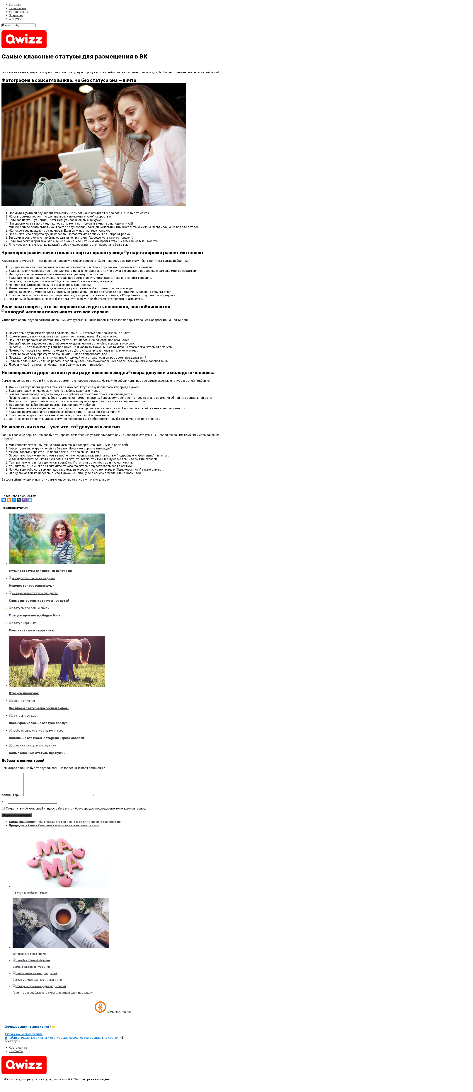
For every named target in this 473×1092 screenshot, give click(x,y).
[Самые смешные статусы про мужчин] (32, 745)
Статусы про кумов (24, 693)
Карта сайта (18, 1047)
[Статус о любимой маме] (61, 886)
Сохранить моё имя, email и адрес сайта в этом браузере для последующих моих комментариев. (76, 808)
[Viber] (24, 500)
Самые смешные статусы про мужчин (38, 753)
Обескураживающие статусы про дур (38, 723)
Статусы (15, 19)
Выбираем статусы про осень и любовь (39, 708)
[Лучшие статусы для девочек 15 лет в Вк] (57, 563)
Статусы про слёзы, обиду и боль (34, 615)
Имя (4, 801)
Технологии (17, 8)
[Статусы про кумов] (57, 686)
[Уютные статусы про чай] (61, 947)
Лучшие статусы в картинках (32, 630)
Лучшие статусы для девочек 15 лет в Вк (40, 571)
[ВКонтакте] (3, 500)
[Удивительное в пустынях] (31, 960)
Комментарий (12, 795)
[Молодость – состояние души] (32, 578)
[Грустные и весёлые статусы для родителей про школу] (39, 986)
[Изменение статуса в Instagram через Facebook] (36, 730)
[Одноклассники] (9, 500)
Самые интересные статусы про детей (39, 600)
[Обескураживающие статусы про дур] (22, 715)
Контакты (16, 1051)
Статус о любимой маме (30, 893)
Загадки (15, 4)
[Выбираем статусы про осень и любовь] (22, 701)
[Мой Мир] (14, 500)
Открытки (16, 15)
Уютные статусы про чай (30, 954)
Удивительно (18, 12)
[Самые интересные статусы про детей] (33, 593)
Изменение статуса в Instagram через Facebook (46, 738)
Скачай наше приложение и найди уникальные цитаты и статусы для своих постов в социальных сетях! (62, 1035)
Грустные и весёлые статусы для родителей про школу (53, 992)
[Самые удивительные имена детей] (35, 973)
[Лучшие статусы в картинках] (22, 623)
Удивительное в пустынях (32, 967)
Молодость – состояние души (32, 585)
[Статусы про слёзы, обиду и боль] (29, 608)
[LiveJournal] (19, 500)
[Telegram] (29, 500)
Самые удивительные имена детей (38, 979)
